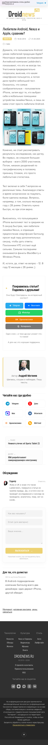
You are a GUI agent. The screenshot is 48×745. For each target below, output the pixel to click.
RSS (24, 672)
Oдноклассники (24, 319)
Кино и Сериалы (25, 639)
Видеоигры (25, 642)
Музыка (25, 646)
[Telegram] (13, 686)
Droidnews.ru (24, 656)
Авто (39, 639)
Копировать (26, 326)
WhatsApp (26, 312)
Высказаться (24, 550)
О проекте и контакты (24, 665)
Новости (7, 39)
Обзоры (10, 642)
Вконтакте (35, 305)
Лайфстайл (39, 642)
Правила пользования (24, 669)
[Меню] (3, 3)
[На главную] (24, 13)
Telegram (40, 3)
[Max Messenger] (24, 686)
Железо (10, 646)
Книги (25, 650)
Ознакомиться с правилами (24, 725)
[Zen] (19, 686)
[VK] (35, 686)
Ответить (41, 481)
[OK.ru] (29, 686)
